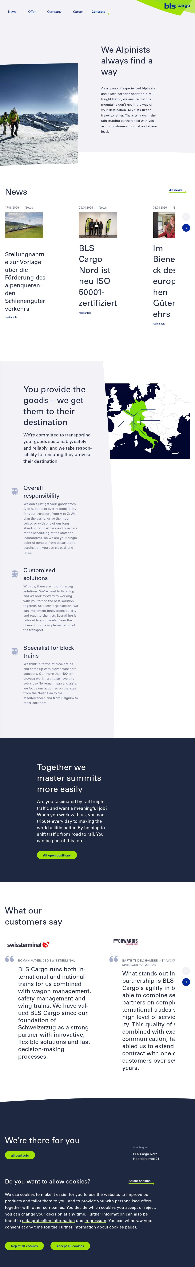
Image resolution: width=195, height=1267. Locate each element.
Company (54, 12)
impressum (95, 1220)
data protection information (48, 1220)
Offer (32, 12)
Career (78, 12)
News (12, 12)
